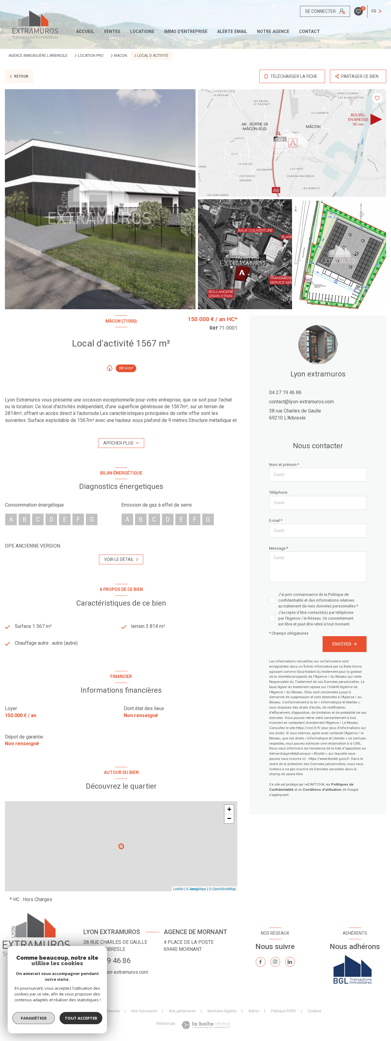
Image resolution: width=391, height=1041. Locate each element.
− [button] (229, 818)
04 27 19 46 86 (285, 392)
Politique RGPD (283, 1011)
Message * (278, 548)
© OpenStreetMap (222, 888)
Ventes (112, 31)
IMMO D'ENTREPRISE (185, 31)
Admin (253, 1011)
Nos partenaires (182, 1011)
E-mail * (275, 520)
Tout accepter (81, 1018)
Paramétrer (34, 1018)
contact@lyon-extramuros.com (301, 402)
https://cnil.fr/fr (308, 728)
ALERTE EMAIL (232, 31)
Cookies (314, 1011)
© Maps (196, 888)
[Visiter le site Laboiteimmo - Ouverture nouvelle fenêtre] (205, 1025)
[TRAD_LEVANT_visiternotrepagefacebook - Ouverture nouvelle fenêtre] (260, 962)
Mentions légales (222, 1011)
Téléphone (278, 492)
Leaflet (178, 888)
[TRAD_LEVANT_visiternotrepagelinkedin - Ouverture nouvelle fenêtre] (290, 962)
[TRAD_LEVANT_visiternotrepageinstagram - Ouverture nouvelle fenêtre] (275, 962)
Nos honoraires (144, 1011)
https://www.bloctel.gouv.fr (329, 759)
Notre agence (273, 31)
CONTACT (309, 31)
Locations (142, 31)
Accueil (85, 31)
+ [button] (229, 809)
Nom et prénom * (284, 464)
